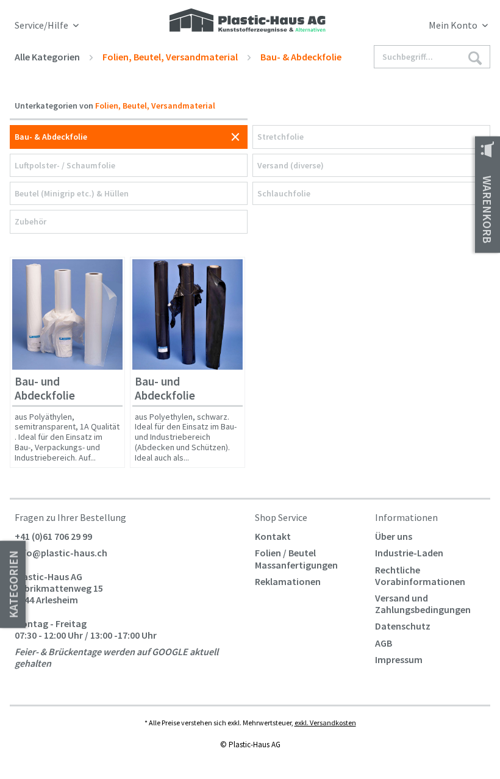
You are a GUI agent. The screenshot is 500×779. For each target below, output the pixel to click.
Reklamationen (288, 581)
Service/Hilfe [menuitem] (42, 25)
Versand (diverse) (290, 165)
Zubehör (30, 221)
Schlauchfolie (283, 193)
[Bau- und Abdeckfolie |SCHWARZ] (187, 314)
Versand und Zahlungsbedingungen (423, 604)
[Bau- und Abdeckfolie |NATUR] (67, 314)
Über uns (393, 536)
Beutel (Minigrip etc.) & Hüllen (72, 193)
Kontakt (273, 536)
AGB (383, 643)
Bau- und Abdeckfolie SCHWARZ (165, 391)
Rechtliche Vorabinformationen (420, 575)
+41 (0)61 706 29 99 (53, 536)
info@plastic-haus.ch (61, 553)
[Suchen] (475, 57)
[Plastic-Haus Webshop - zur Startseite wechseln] (248, 21)
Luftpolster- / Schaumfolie (65, 165)
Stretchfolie (280, 136)
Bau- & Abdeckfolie (51, 136)
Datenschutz (402, 626)
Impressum (399, 659)
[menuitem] (429, 27)
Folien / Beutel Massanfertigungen (296, 558)
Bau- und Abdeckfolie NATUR (45, 391)
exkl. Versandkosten (325, 722)
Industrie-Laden (409, 553)
